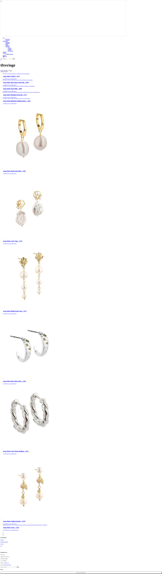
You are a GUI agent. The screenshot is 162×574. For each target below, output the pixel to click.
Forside (2, 70)
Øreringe (7, 46)
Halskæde (8, 43)
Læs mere (16, 530)
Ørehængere (10, 51)
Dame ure (8, 40)
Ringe (7, 44)
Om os (4, 55)
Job (1, 546)
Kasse (5, 56)
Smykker (6, 41)
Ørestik (9, 49)
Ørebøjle (10, 48)
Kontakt (2, 539)
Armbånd (8, 42)
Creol (9, 47)
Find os (2, 544)
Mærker (4, 52)
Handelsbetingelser (4, 541)
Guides (4, 53)
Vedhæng (7, 45)
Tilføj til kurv (14, 78)
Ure (4, 38)
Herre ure (8, 39)
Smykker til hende (9, 54)
